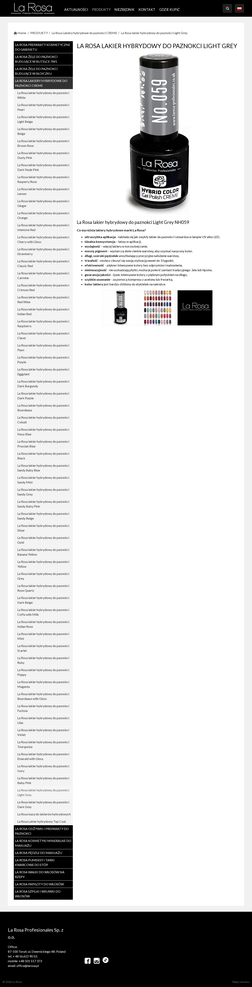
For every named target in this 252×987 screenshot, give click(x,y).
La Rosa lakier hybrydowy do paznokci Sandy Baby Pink (43, 504)
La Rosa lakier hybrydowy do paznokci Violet (43, 732)
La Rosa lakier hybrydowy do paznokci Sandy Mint (43, 480)
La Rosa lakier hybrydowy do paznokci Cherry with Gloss (43, 239)
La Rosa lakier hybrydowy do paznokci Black (43, 456)
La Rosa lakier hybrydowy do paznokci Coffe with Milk (43, 612)
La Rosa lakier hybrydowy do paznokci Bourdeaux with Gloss (43, 696)
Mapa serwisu (241, 981)
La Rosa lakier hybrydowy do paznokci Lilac (43, 720)
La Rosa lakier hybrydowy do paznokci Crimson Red (43, 287)
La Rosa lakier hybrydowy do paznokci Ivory (43, 768)
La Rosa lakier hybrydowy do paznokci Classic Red (43, 263)
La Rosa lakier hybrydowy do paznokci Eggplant (43, 371)
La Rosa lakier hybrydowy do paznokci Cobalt (43, 419)
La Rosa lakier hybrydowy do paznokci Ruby (43, 660)
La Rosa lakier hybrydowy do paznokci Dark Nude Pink (43, 167)
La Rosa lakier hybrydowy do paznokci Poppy (43, 672)
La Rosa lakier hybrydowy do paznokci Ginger (43, 203)
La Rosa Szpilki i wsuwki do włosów (37, 893)
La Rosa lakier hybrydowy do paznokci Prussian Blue (43, 443)
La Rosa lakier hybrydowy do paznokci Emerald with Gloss (43, 756)
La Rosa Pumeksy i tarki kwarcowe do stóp (35, 862)
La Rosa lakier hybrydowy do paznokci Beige (43, 131)
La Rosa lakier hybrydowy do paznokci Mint (43, 636)
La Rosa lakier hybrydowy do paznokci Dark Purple (43, 395)
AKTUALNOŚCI (76, 9)
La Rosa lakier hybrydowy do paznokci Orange (43, 215)
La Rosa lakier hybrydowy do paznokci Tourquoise (43, 744)
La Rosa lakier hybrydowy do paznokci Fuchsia (43, 708)
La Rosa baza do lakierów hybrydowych (44, 814)
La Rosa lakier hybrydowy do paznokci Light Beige (43, 119)
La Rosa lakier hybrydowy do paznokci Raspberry (43, 323)
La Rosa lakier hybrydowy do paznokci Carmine (43, 275)
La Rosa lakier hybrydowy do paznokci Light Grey (154, 33)
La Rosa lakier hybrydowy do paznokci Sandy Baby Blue (43, 468)
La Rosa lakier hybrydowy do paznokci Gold (43, 540)
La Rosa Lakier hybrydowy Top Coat (41, 821)
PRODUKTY (101, 9)
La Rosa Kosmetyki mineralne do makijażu (43, 843)
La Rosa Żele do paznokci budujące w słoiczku (36, 71)
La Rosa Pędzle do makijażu (38, 853)
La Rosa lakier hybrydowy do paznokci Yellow (43, 564)
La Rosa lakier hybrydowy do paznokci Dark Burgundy (43, 383)
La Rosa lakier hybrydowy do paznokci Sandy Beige (43, 516)
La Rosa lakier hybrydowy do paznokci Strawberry (43, 251)
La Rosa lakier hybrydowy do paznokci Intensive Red (43, 227)
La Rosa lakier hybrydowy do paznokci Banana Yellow (43, 552)
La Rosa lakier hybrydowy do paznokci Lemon (43, 191)
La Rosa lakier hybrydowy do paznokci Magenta (43, 684)
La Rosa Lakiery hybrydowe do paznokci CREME (84, 33)
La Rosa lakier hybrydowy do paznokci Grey (43, 576)
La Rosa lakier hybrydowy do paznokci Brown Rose (43, 143)
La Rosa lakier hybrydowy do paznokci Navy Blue (43, 431)
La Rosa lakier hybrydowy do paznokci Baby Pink (43, 780)
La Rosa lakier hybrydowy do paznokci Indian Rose (43, 624)
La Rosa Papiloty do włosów (39, 884)
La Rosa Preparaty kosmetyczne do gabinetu (42, 47)
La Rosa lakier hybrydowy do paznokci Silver (43, 528)
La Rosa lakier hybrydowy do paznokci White (43, 95)
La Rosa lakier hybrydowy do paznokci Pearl (43, 107)
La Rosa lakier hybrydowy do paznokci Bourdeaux (43, 407)
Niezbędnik (124, 9)
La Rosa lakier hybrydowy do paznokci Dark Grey (43, 804)
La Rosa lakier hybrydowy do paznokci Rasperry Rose (43, 179)
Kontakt (146, 9)
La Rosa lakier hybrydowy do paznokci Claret (43, 335)
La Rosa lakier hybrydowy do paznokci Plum (43, 347)
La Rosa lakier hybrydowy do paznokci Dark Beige (43, 600)
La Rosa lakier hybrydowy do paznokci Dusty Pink (43, 155)
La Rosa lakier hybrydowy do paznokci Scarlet (43, 648)
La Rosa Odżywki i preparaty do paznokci (42, 831)
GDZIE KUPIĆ (169, 9)
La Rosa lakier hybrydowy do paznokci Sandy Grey (43, 492)
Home (21, 33)
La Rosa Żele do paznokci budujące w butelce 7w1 (36, 59)
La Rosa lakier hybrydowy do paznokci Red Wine (43, 299)
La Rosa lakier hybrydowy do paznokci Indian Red (43, 311)
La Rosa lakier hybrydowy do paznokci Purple (43, 359)
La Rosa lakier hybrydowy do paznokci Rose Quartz (43, 588)
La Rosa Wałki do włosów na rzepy (39, 874)
